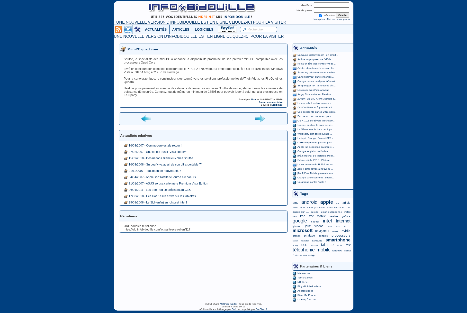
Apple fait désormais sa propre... (315, 147)
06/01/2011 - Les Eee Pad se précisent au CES (160, 190)
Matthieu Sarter (228, 304)
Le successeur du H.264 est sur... (316, 164)
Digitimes (277, 104)
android (309, 202)
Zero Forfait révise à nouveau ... (315, 168)
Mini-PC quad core (142, 49)
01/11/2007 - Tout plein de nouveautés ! (155, 171)
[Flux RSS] (118, 29)
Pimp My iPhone (306, 295)
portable (323, 235)
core (348, 207)
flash (294, 216)
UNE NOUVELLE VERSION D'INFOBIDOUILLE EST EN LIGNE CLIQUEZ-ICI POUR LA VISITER (201, 22)
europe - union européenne (326, 212)
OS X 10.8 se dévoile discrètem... (316, 120)
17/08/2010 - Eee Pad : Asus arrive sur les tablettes (162, 196)
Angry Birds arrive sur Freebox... (315, 94)
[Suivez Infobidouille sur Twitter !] (128, 29)
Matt (253, 99)
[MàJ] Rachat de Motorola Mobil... (316, 155)
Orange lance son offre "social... (315, 177)
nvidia (345, 231)
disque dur (299, 212)
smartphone (337, 240)
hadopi (315, 221)
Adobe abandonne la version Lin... (317, 68)
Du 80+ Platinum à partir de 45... (315, 107)
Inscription (319, 19)
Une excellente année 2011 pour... (316, 111)
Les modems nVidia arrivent (313, 90)
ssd (304, 245)
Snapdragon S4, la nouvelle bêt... (316, 85)
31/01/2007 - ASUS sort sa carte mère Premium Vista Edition (168, 183)
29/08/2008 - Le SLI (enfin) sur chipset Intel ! (158, 202)
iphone (296, 226)
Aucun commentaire (271, 102)
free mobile (317, 216)
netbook (335, 231)
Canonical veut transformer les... (315, 76)
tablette (327, 245)
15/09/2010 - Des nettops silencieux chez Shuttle (161, 158)
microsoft (303, 230)
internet (343, 221)
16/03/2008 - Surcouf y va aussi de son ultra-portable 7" (165, 164)
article (346, 202)
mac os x (343, 226)
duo (307, 212)
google (300, 220)
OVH (234, 309)
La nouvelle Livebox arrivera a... (315, 103)
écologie (311, 255)
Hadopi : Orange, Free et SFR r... (316, 138)
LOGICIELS (204, 29)
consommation (335, 207)
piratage (309, 235)
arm (337, 203)
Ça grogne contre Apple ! (311, 182)
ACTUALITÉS (156, 29)
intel (327, 220)
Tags (304, 194)
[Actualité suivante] (260, 118)
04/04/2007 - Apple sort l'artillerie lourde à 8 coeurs (162, 177)
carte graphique (316, 207)
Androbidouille (305, 290)
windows (337, 250)
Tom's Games (305, 277)
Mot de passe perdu (338, 19)
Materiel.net (304, 273)
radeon (295, 241)
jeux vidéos (314, 226)
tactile (339, 245)
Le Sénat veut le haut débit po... (315, 129)
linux (330, 226)
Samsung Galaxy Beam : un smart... (317, 55)
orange (297, 235)
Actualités (308, 48)
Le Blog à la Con (306, 299)
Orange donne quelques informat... (317, 81)
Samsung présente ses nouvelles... (317, 72)
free (302, 216)
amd (295, 202)
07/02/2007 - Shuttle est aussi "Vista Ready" (158, 152)
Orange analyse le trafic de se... (315, 125)
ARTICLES (180, 29)
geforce (346, 216)
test (348, 245)
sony (295, 245)
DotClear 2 (262, 309)
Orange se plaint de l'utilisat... (314, 151)
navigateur (322, 231)
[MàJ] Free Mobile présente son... (316, 173)
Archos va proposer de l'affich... (315, 59)
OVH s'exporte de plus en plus (314, 142)
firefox (347, 212)
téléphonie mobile (312, 249)
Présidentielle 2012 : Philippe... (314, 160)
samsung (317, 240)
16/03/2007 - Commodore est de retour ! (155, 145)
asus (295, 207)
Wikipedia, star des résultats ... (314, 133)
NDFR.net (302, 282)
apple (326, 202)
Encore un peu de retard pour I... (316, 116)
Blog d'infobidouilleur (309, 286)
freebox (334, 216)
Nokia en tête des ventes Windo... (316, 63)
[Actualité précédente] (146, 118)
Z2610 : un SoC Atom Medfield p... (316, 98)
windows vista (301, 255)
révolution (305, 241)
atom (302, 207)
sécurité (314, 245)
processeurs (341, 235)
